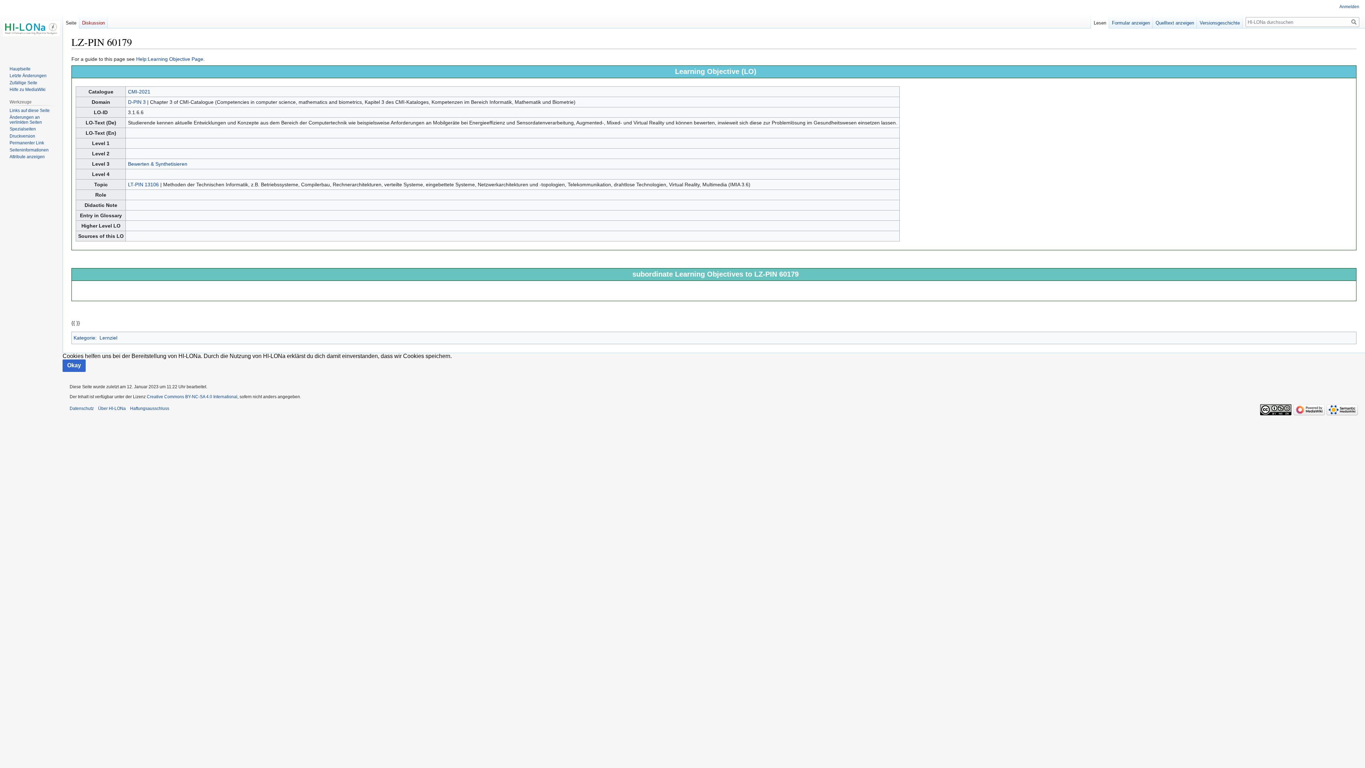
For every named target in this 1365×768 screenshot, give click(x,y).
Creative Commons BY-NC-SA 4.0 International (192, 396)
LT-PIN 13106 (143, 184)
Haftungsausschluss (149, 408)
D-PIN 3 (137, 102)
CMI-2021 (139, 92)
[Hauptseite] (31, 28)
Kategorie (84, 338)
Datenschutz (82, 408)
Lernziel (108, 338)
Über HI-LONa (112, 408)
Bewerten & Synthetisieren (157, 164)
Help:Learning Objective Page (169, 59)
